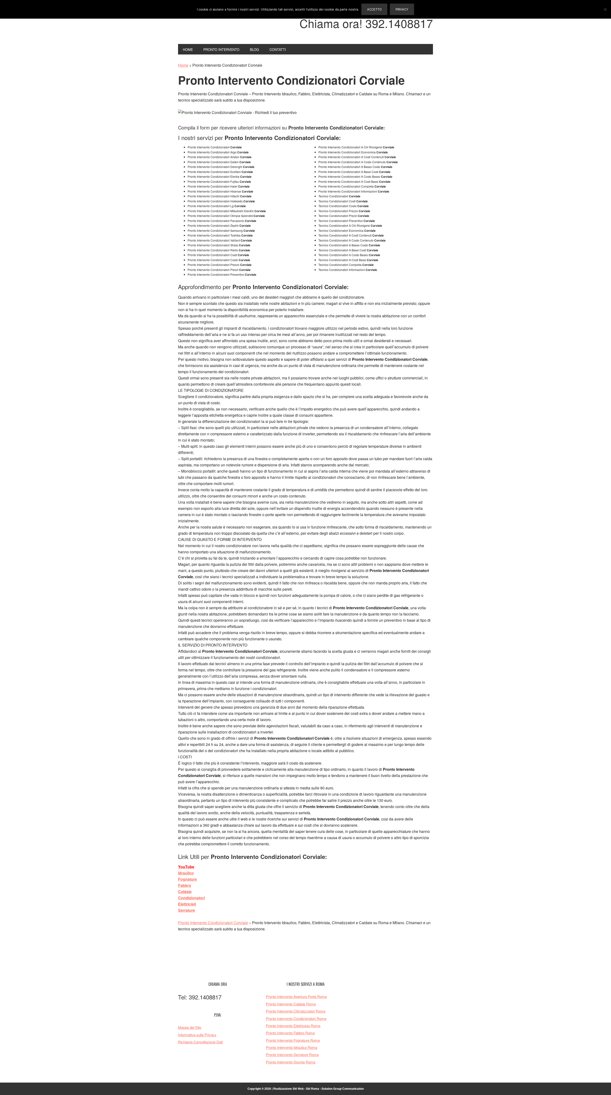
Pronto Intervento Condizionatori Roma (296, 1018)
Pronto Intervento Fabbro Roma (290, 1032)
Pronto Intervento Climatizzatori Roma (295, 1011)
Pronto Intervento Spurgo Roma (290, 1061)
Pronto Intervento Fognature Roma (293, 1040)
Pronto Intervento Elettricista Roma (293, 1025)
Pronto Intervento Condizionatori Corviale (213, 922)
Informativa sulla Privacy (197, 1034)
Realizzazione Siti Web (288, 1088)
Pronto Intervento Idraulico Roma (291, 1047)
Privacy (401, 9)
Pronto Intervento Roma (210, 25)
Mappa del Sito (189, 1027)
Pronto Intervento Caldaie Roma (291, 1003)
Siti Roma (312, 1088)
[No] (605, 9)
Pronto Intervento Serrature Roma (292, 1054)
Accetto (374, 9)
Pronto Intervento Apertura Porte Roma (296, 996)
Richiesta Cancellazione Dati (200, 1041)
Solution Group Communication (342, 1088)
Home (183, 65)
